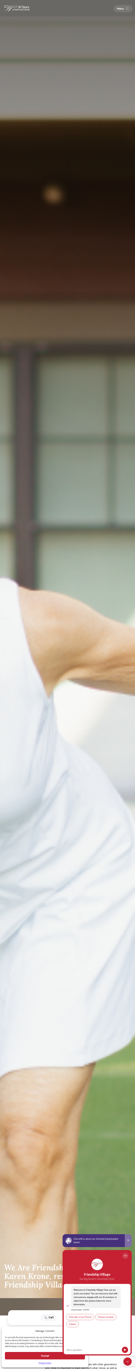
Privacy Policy (45, 1363)
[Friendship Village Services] (17, 8)
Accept (45, 1355)
